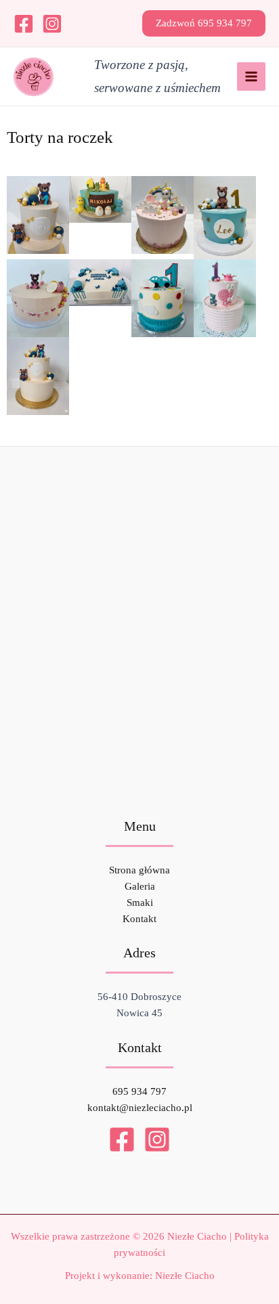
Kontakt (139, 918)
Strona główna (139, 870)
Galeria (140, 886)
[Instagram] (52, 24)
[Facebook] (24, 24)
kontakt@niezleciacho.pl (139, 1107)
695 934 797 (139, 1091)
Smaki (140, 902)
